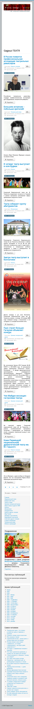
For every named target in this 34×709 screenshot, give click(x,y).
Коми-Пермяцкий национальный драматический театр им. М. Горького (16, 443)
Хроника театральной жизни (14, 336)
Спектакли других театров (12, 519)
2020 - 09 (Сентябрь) (12, 604)
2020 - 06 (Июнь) (11, 608)
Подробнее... (10, 102)
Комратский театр (10, 501)
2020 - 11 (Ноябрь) (12, 601)
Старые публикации (10, 520)
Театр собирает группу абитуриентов (15, 204)
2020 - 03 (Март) (11, 611)
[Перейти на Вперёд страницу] (13, 487)
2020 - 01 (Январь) (9, 269)
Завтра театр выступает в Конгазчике (16, 258)
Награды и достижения (11, 515)
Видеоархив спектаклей (11, 517)
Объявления (14, 209)
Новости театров (15, 66)
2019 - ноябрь (10, 619)
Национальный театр (10, 499)
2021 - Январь (11, 595)
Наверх (30, 705)
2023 (8, 591)
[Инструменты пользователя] (27, 66)
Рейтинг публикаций (10, 524)
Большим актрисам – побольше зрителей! (14, 107)
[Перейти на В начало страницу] (6, 487)
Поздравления (9, 510)
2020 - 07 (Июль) (11, 606)
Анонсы (13, 169)
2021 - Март (10, 596)
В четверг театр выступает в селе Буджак (17, 165)
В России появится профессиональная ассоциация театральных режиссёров (16, 60)
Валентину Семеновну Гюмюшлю (17, 561)
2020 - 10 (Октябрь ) (12, 603)
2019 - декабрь (11, 621)
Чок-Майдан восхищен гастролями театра (15, 396)
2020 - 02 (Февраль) (9, 73)
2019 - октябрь (11, 618)
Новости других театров (11, 512)
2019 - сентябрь (11, 616)
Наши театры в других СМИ (12, 505)
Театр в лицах (8, 502)
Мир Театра (8, 514)
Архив (8, 590)
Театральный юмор (16, 112)
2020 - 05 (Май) (11, 609)
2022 (8, 593)
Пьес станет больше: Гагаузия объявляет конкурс (14, 330)
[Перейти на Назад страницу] (9, 487)
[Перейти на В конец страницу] (17, 487)
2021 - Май (10, 598)
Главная (7, 497)
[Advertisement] (17, 30)
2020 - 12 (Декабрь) (12, 600)
